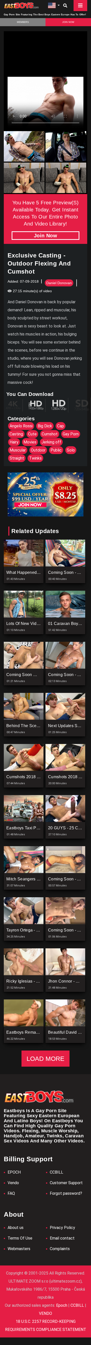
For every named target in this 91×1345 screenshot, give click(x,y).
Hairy (14, 442)
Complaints (60, 1248)
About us (16, 1227)
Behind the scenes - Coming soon (39, 726)
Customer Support (66, 1182)
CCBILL (56, 1172)
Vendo (13, 1182)
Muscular (18, 450)
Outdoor (38, 450)
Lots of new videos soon (30, 623)
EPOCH (14, 1172)
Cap (60, 426)
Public (56, 450)
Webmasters (19, 1248)
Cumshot (50, 434)
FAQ (11, 1193)
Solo (71, 450)
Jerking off (51, 442)
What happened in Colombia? (34, 572)
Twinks (35, 458)
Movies (30, 442)
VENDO (45, 1313)
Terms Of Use (20, 1238)
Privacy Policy (62, 1227)
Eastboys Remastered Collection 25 (40, 1032)
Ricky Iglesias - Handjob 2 (30, 981)
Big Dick (45, 426)
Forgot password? (66, 1193)
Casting (16, 434)
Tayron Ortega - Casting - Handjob (38, 930)
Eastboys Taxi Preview (27, 828)
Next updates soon (66, 726)
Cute (32, 434)
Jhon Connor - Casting (69, 981)
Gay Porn (71, 434)
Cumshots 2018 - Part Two (31, 777)
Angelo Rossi (21, 426)
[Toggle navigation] (80, 5)
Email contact (62, 1238)
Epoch (62, 1305)
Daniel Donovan (59, 283)
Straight (17, 458)
